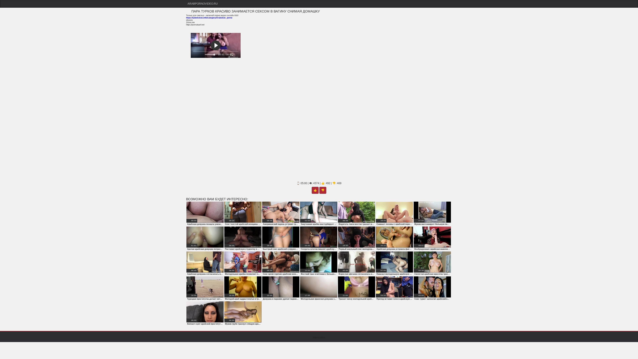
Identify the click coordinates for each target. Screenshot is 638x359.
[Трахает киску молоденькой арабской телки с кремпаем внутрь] (356, 286)
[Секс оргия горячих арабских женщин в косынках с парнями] (280, 261)
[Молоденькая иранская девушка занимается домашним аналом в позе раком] (318, 286)
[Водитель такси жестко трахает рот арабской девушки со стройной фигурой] (356, 212)
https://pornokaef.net (195, 25)
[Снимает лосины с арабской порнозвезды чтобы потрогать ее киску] (394, 212)
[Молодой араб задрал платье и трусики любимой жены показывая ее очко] (243, 286)
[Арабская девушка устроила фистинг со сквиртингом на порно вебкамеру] (394, 237)
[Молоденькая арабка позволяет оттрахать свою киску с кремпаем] (243, 261)
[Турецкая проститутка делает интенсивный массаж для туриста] (205, 286)
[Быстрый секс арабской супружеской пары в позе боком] (280, 237)
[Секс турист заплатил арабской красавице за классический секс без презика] (432, 286)
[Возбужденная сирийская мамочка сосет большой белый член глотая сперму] (432, 237)
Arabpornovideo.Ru (203, 3)
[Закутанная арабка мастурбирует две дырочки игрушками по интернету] (318, 212)
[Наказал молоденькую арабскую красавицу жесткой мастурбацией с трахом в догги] (394, 261)
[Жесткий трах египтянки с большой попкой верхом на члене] (318, 261)
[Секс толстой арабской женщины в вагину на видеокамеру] (243, 212)
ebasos (189, 20)
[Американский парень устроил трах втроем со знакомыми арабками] (280, 212)
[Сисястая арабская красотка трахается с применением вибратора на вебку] (432, 261)
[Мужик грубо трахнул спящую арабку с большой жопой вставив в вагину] (243, 311)
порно (217, 15)
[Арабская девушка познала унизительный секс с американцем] (205, 212)
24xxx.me (190, 22)
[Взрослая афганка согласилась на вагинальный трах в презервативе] (356, 261)
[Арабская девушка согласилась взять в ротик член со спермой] (205, 261)
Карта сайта (319, 337)
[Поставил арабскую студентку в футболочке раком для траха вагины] (243, 237)
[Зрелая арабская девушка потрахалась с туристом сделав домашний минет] (205, 237)
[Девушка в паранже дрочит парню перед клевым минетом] (280, 286)
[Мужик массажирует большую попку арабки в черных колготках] (432, 212)
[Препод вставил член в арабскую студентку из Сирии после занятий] (394, 286)
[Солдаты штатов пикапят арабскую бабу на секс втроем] (318, 237)
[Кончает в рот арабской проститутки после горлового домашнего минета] (205, 311)
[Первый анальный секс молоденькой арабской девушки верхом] (356, 237)
